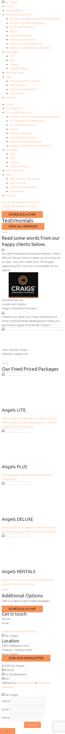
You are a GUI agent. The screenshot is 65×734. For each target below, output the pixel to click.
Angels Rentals (18, 68)
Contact (11, 97)
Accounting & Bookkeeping (26, 23)
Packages (12, 52)
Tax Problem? (14, 10)
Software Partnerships (23, 89)
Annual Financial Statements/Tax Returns (34, 18)
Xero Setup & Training (22, 39)
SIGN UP (32, 724)
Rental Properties (20, 35)
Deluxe (14, 64)
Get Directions (11, 627)
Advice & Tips (17, 85)
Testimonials (17, 93)
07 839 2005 (9, 210)
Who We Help (15, 72)
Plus (12, 60)
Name (6, 701)
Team (9, 76)
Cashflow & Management (25, 43)
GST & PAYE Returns (22, 27)
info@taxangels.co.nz (23, 623)
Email (6, 709)
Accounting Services (18, 14)
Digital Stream (26, 682)
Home (10, 6)
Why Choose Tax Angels (24, 81)
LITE (12, 56)
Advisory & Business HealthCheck (30, 47)
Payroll (13, 31)
